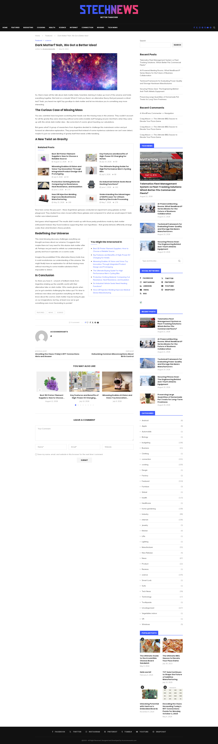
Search (143, 41)
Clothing (162, 453)
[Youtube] (208, 27)
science (62, 27)
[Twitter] (197, 27)
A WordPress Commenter (150, 113)
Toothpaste (162, 602)
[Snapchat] (210, 27)
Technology (162, 597)
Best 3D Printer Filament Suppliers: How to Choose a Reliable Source (65, 156)
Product (162, 564)
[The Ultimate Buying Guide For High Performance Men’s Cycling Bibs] (91, 170)
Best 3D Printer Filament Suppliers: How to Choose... (52, 396)
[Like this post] (87, 322)
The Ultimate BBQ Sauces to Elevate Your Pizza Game (158, 120)
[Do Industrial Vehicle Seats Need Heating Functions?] (91, 184)
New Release (162, 553)
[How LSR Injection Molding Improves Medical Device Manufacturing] (43, 198)
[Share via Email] (98, 322)
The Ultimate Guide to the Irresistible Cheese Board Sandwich (149, 660)
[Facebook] (194, 27)
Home (5, 27)
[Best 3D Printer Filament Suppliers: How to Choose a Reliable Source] (43, 158)
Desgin (162, 470)
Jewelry (162, 525)
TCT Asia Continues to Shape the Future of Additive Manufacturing (172, 676)
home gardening (162, 509)
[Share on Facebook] (90, 322)
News (51, 312)
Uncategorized (162, 608)
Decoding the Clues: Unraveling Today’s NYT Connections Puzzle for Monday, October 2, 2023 (172, 709)
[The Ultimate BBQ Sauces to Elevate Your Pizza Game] (173, 646)
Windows (162, 624)
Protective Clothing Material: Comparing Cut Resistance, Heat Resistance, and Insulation (67, 184)
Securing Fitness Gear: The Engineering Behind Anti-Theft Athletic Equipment (159, 90)
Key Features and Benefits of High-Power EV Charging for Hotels (114, 156)
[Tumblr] (205, 27)
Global (162, 492)
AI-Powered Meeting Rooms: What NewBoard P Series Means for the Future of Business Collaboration (160, 72)
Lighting (162, 542)
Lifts (162, 536)
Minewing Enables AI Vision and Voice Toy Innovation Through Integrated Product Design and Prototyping (67, 170)
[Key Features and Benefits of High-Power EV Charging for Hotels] (91, 158)
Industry (162, 514)
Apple (162, 426)
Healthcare (162, 503)
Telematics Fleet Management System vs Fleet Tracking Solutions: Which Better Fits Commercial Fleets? (160, 62)
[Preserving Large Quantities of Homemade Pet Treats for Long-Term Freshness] (147, 398)
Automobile (162, 431)
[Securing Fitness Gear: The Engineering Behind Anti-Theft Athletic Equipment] (147, 246)
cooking (41, 27)
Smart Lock (162, 580)
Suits (162, 586)
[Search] (214, 27)
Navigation (169, 113)
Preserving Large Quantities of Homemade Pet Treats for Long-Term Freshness (159, 98)
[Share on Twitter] (92, 322)
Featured (15, 27)
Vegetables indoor (162, 613)
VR (162, 619)
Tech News (112, 27)
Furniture (162, 486)
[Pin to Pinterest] (95, 322)
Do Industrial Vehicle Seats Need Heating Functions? (115, 183)
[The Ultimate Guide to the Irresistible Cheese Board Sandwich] (150, 646)
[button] (40, 390)
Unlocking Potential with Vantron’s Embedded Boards (149, 706)
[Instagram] (199, 27)
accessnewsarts (49, 49)
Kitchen (162, 531)
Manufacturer (162, 547)
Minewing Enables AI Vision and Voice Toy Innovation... (117, 396)
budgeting (28, 27)
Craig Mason (145, 119)
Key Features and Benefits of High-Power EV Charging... (84, 396)
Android (162, 420)
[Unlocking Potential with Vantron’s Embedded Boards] (150, 694)
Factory (162, 475)
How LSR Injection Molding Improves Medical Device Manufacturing (64, 197)
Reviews (100, 27)
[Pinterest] (202, 27)
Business (162, 448)
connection (87, 27)
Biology (162, 437)
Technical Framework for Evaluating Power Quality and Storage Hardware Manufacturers (161, 82)
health (52, 27)
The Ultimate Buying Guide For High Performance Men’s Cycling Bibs (115, 169)
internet (74, 27)
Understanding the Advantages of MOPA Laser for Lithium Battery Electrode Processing (115, 197)
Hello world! (145, 672)
